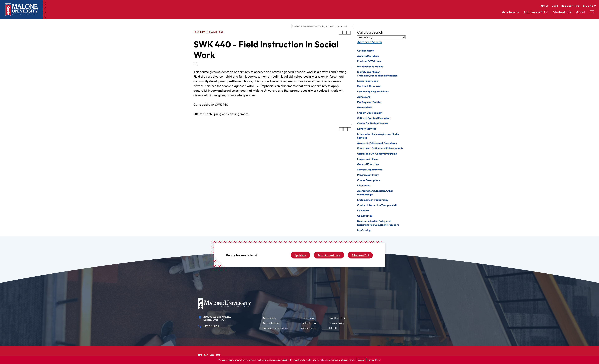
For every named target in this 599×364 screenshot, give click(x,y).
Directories (363, 185)
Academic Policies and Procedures (377, 143)
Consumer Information (275, 328)
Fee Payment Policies (369, 102)
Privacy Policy (336, 323)
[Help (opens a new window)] (349, 32)
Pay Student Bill (337, 318)
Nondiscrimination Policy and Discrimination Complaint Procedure (378, 222)
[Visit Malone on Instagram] (206, 355)
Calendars (363, 210)
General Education (368, 164)
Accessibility (269, 318)
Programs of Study (368, 174)
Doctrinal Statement (369, 86)
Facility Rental (308, 323)
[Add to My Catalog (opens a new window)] (341, 32)
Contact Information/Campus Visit (377, 205)
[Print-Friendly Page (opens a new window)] (345, 32)
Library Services (366, 128)
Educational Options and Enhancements (380, 148)
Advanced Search (369, 42)
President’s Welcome (369, 61)
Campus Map (365, 215)
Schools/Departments (369, 169)
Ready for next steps (329, 255)
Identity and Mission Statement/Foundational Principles (377, 73)
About (580, 12)
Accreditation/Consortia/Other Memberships (375, 192)
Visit (555, 6)
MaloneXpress (308, 328)
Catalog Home (365, 50)
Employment (307, 318)
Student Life (562, 12)
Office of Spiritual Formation (373, 118)
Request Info (570, 6)
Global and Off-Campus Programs (377, 153)
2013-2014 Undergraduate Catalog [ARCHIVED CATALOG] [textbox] (319, 26)
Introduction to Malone (370, 66)
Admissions (363, 96)
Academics (510, 12)
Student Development (369, 112)
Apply (545, 6)
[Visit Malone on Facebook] (200, 355)
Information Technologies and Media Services (378, 135)
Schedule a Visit (360, 255)
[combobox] (323, 26)
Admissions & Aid (535, 12)
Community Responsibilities (373, 91)
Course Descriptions (368, 180)
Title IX (333, 328)
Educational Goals (367, 80)
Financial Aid (364, 107)
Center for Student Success (372, 123)
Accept (361, 360)
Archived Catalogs (368, 55)
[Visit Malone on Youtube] (212, 355)
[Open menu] (592, 12)
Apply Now (300, 255)
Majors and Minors (367, 158)
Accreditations (271, 323)
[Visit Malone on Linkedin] (218, 355)
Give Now (589, 6)
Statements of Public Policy (372, 199)
